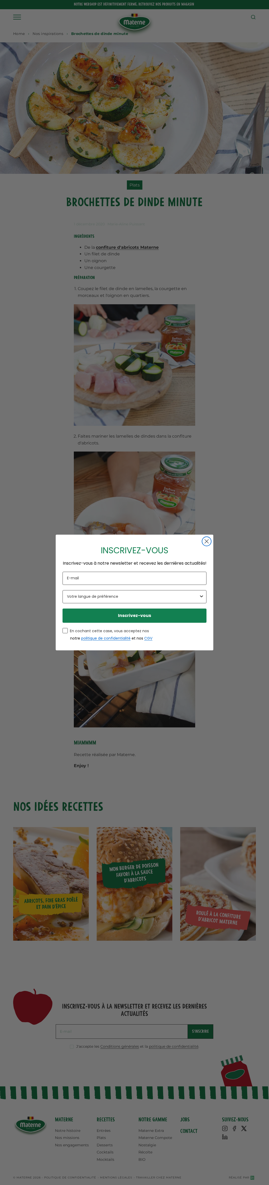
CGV (148, 638)
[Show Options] (201, 596)
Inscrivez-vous (134, 615)
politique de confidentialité (106, 638)
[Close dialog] (206, 541)
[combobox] (133, 596)
